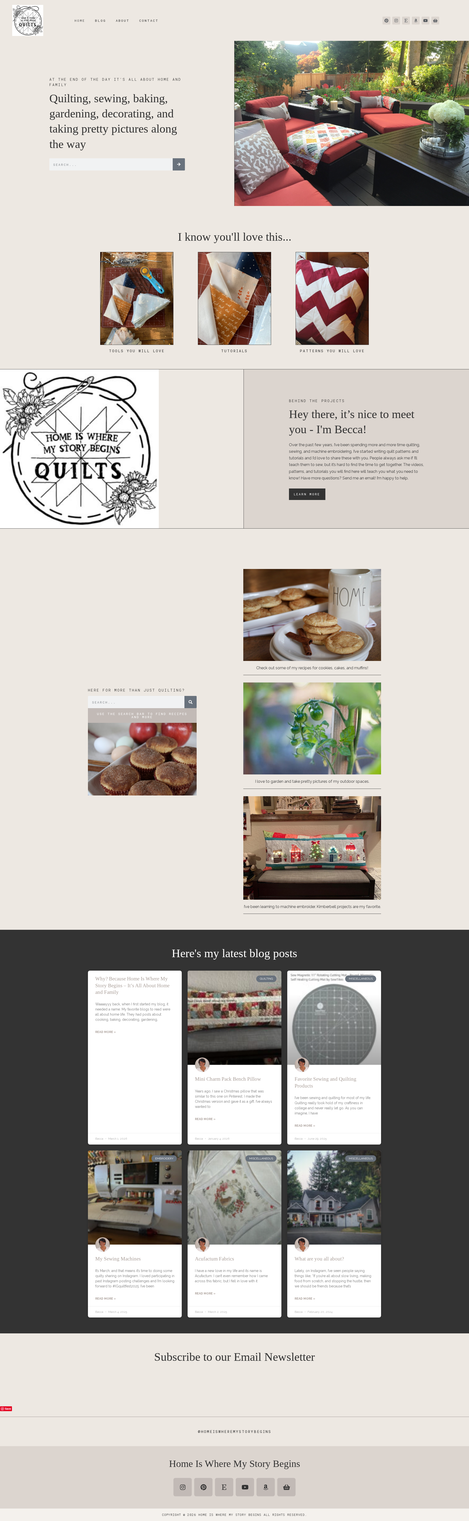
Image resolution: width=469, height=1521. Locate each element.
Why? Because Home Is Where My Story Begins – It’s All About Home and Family (132, 985)
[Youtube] (425, 20)
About (122, 21)
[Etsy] (406, 20)
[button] (142, 715)
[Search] (179, 164)
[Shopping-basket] (435, 20)
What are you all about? (319, 1259)
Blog (100, 21)
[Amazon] (416, 20)
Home (80, 21)
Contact (149, 21)
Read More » (105, 1032)
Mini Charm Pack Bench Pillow (228, 1079)
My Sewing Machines (118, 1259)
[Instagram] (396, 20)
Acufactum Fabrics (214, 1259)
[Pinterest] (386, 20)
